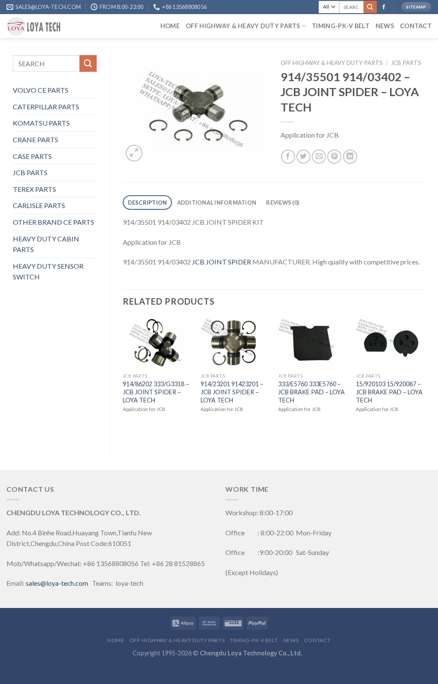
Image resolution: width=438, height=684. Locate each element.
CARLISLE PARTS (39, 205)
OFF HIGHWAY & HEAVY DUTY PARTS (243, 25)
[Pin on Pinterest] (334, 157)
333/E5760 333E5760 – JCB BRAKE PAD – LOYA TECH (311, 391)
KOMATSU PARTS (41, 123)
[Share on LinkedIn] (350, 157)
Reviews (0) (282, 202)
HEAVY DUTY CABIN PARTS (46, 244)
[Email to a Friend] (319, 157)
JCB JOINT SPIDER (221, 262)
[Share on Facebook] (288, 157)
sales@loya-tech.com (57, 583)
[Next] (424, 378)
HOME (170, 25)
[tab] (147, 202)
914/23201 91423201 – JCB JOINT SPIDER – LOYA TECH (232, 391)
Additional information (217, 202)
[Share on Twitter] (303, 157)
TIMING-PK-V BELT (341, 25)
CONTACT (416, 25)
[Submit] (370, 7)
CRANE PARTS (35, 139)
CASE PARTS (32, 156)
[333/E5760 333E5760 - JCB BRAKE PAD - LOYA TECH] (312, 343)
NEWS (385, 25)
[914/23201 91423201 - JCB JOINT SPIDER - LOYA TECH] (235, 343)
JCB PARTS (30, 172)
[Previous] (123, 378)
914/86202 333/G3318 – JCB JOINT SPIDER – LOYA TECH (156, 391)
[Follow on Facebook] (383, 7)
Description (147, 202)
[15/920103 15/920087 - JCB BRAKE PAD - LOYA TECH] (390, 343)
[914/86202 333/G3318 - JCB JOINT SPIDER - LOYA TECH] (157, 343)
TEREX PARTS (34, 189)
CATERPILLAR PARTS (46, 107)
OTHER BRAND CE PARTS (53, 222)
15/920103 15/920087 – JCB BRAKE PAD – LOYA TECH (389, 391)
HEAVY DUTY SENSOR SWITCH (48, 271)
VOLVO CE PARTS (40, 90)
